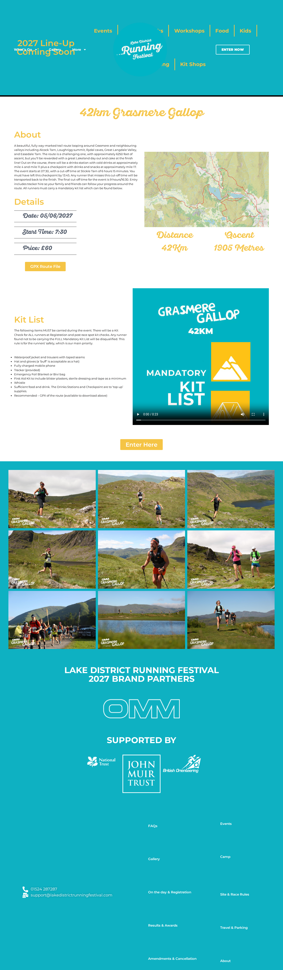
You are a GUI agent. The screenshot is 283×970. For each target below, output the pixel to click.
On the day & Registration (169, 892)
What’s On (23, 49)
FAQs (152, 826)
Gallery (55, 49)
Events (226, 824)
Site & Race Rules (234, 894)
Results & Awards (163, 925)
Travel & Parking (234, 927)
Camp (225, 857)
